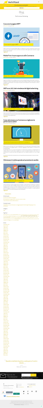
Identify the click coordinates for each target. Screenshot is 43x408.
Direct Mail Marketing (18, 216)
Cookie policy (22, 404)
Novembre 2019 (6, 273)
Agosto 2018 (5, 295)
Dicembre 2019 (6, 271)
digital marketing (12, 216)
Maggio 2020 (5, 264)
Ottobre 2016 (5, 326)
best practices (15, 214)
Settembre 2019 (6, 276)
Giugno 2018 (5, 298)
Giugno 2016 (5, 332)
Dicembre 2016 (6, 323)
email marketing (6, 217)
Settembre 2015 (6, 346)
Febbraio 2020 (6, 269)
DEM (6, 216)
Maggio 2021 (5, 248)
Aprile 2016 (5, 335)
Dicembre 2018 (6, 289)
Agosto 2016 (5, 329)
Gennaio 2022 (5, 236)
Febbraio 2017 (5, 320)
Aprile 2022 (5, 231)
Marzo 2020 (5, 267)
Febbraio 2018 (6, 304)
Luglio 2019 (5, 279)
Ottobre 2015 (5, 344)
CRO (4, 216)
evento (11, 217)
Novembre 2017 (6, 309)
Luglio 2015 (5, 349)
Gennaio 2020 (6, 270)
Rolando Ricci (6, 25)
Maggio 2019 (5, 282)
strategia (9, 220)
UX (12, 220)
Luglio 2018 (5, 297)
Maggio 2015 (5, 352)
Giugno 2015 (5, 350)
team (11, 220)
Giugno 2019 (5, 280)
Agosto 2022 (5, 226)
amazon (10, 214)
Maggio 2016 (5, 334)
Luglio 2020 (5, 261)
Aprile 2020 (5, 266)
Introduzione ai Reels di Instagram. (9, 197)
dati (5, 216)
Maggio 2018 (5, 300)
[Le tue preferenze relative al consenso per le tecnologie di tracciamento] (41, 406)
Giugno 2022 (5, 228)
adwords (8, 214)
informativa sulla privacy (34, 377)
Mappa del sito (30, 386)
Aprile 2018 (5, 301)
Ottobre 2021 (5, 240)
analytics (12, 214)
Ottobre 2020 (5, 258)
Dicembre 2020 (6, 255)
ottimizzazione (17, 218)
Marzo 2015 (5, 355)
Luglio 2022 (5, 227)
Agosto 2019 (5, 277)
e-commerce (25, 216)
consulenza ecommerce (24, 214)
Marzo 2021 (5, 251)
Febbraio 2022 (6, 234)
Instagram (28, 217)
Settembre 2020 (6, 260)
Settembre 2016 (6, 328)
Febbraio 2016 (6, 338)
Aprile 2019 (5, 283)
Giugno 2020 (5, 263)
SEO (29, 218)
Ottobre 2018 (5, 292)
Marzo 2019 (5, 285)
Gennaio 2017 (5, 322)
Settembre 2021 (6, 242)
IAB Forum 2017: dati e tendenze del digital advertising (20, 88)
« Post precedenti (8, 193)
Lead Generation (31, 217)
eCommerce (33, 216)
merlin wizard (11, 218)
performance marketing (23, 218)
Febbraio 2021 (6, 252)
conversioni (35, 214)
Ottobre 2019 (5, 274)
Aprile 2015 (5, 353)
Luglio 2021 (5, 245)
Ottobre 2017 (5, 310)
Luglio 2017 (5, 313)
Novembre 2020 (6, 257)
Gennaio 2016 (5, 340)
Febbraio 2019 (6, 286)
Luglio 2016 (5, 331)
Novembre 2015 (6, 343)
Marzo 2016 (5, 337)
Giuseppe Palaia (6, 90)
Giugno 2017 (5, 315)
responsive (27, 218)
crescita (38, 214)
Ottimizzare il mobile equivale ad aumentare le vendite (20, 160)
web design (17, 220)
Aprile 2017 (5, 317)
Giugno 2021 (5, 246)
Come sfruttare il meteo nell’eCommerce (10, 200)
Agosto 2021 (5, 243)
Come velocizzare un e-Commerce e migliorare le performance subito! (19, 121)
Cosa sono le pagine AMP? (11, 24)
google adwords (21, 217)
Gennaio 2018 (5, 306)
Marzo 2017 (5, 319)
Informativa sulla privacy (17, 404)
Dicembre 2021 (6, 237)
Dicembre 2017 (6, 307)
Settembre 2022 (6, 224)
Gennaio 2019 (5, 288)
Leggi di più (5, 52)
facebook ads (16, 217)
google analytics (25, 217)
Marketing (4, 218)
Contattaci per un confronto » (32, 385)
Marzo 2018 (5, 303)
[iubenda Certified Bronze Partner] (13, 396)
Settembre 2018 (6, 294)
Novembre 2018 (6, 291)
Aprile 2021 (5, 249)
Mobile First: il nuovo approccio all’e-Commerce (18, 56)
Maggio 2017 (5, 316)
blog (13, 25)
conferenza (19, 214)
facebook (13, 217)
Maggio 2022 (5, 230)
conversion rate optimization (30, 214)
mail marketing (36, 217)
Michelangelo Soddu (7, 57)
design (8, 216)
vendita (14, 220)
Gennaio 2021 (5, 254)
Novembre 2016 (6, 325)
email (38, 216)
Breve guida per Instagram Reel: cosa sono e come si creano (14, 199)
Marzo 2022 (5, 233)
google (18, 217)
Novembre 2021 (6, 239)
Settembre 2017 (6, 312)
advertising (5, 214)
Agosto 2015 (5, 347)
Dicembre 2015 (6, 341)
